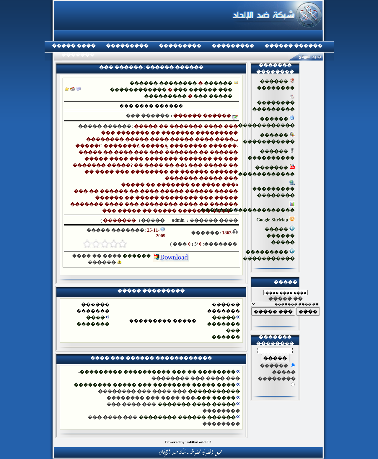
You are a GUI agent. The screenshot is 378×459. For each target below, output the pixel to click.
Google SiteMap (272, 219)
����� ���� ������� (197, 404)
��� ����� (212, 96)
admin (178, 220)
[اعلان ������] (78, 89)
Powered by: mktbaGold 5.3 (188, 442)
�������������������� (247, 210)
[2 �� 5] (113, 243)
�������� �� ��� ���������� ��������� (158, 371)
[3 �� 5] (104, 243)
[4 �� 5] (96, 243)
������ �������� (163, 83)
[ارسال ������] (72, 89)
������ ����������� (269, 138)
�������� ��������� (273, 106)
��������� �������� (273, 192)
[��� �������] (67, 89)
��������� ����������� (269, 255)
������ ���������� (271, 154)
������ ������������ (266, 122)
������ (138, 255)
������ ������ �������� (187, 417)
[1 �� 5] (122, 243)
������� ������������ (266, 171)
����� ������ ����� (280, 236)
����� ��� (216, 397)
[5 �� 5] (87, 243)
